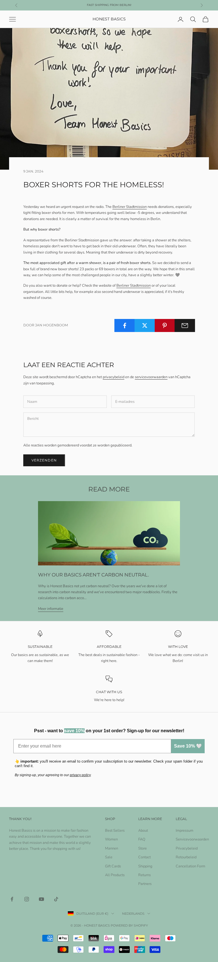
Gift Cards (113, 866)
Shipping (145, 866)
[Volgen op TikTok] (56, 899)
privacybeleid (113, 377)
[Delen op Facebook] (125, 325)
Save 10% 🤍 (188, 746)
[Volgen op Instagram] (27, 899)
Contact (144, 857)
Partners (145, 883)
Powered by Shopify (129, 925)
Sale (108, 857)
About (143, 830)
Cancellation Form (190, 866)
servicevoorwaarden (151, 377)
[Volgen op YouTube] (41, 899)
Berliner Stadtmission (129, 206)
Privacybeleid (187, 848)
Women (111, 839)
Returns (144, 875)
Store (142, 848)
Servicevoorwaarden (192, 839)
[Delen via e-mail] (185, 325)
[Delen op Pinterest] (165, 325)
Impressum (184, 830)
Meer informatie (50, 608)
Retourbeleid (186, 857)
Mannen (111, 848)
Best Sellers (115, 830)
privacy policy (80, 775)
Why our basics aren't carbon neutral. (93, 575)
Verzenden (44, 460)
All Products (115, 875)
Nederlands (133, 914)
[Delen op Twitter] (145, 325)
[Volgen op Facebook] (12, 899)
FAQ (141, 839)
